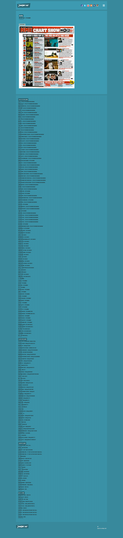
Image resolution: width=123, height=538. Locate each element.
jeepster (23, 5)
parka (21, 16)
